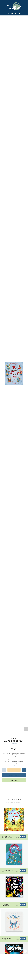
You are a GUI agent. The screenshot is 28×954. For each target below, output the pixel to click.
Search (16, 13)
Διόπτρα (15, 743)
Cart (19, 13)
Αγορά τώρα (14, 780)
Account (12, 13)
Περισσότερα (14, 765)
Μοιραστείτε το (15, 788)
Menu (8, 13)
